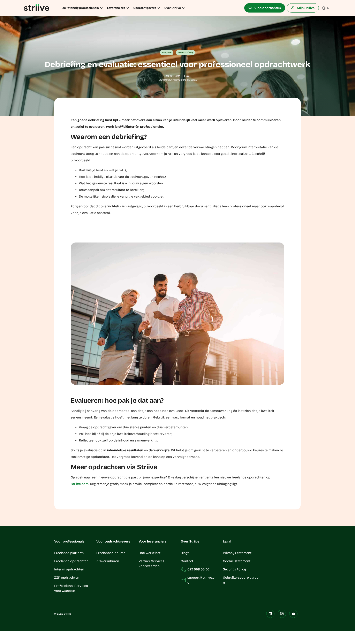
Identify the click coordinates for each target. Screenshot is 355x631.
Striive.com (80, 484)
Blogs (185, 553)
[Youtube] (293, 614)
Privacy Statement (237, 553)
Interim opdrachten (69, 569)
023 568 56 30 (198, 569)
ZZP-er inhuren (107, 561)
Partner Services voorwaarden (151, 563)
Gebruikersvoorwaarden (240, 580)
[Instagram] (282, 614)
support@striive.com (200, 580)
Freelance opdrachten (71, 561)
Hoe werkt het (149, 553)
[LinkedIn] (270, 614)
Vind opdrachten (267, 8)
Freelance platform (69, 553)
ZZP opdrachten (66, 577)
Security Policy (234, 569)
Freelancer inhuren (111, 553)
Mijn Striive (305, 8)
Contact (187, 561)
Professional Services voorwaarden (71, 588)
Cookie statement (237, 561)
